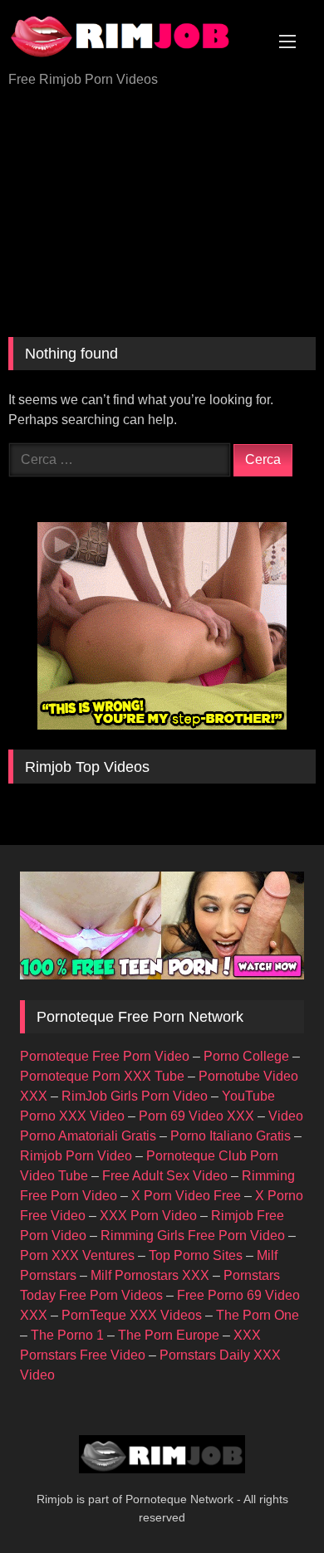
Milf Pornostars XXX (150, 1275)
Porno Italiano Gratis (230, 1136)
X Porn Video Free (186, 1196)
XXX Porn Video (148, 1216)
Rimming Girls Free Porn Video (193, 1235)
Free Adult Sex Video (165, 1176)
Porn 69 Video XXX (196, 1116)
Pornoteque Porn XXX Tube (102, 1076)
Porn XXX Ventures (77, 1255)
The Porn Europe (168, 1335)
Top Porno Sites (196, 1255)
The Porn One (257, 1315)
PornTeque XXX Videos (131, 1315)
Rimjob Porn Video (76, 1156)
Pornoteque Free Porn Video (104, 1056)
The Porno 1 (67, 1335)
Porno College (246, 1056)
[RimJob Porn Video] (133, 37)
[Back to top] (272, 1503)
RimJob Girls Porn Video (134, 1096)
